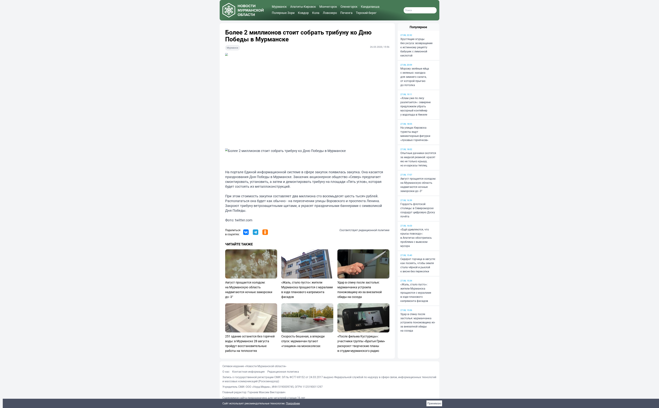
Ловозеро (330, 13)
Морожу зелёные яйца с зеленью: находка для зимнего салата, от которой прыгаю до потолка (414, 77)
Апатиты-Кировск (303, 6)
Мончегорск (328, 6)
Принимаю (434, 403)
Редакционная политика (283, 371)
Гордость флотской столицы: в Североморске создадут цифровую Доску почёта (417, 210)
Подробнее (293, 403)
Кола (315, 13)
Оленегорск (348, 6)
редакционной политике (374, 230)
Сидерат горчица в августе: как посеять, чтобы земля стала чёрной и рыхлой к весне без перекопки (418, 265)
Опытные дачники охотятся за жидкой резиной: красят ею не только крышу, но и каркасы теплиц (418, 159)
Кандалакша (370, 6)
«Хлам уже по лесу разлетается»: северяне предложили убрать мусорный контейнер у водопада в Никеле (415, 106)
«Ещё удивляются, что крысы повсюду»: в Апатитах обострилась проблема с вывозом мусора (416, 238)
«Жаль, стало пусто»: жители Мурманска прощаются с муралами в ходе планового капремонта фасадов (415, 292)
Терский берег (366, 13)
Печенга (346, 13)
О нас (225, 371)
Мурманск (279, 6)
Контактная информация (248, 371)
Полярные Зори (283, 13)
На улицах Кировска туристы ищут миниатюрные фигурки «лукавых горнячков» (415, 134)
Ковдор (303, 13)
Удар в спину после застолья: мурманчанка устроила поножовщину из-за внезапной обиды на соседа (417, 322)
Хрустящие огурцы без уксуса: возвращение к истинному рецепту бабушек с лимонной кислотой (416, 47)
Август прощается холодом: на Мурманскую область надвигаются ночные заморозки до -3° (418, 185)
